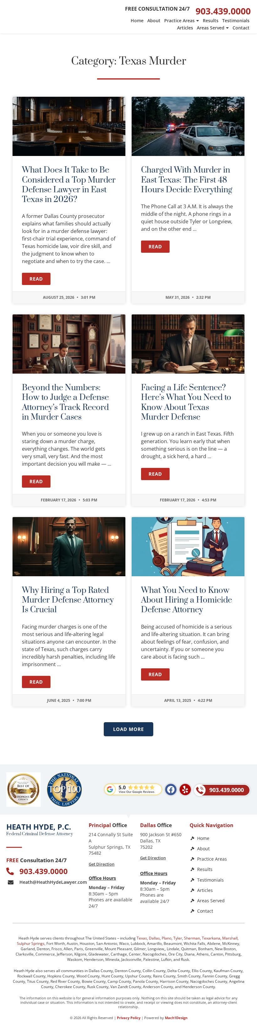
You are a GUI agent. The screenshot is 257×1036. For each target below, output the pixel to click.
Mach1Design (176, 1017)
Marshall (230, 938)
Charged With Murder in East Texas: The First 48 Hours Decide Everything (186, 180)
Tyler (177, 938)
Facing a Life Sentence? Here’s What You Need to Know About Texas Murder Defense (186, 402)
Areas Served (210, 28)
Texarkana (211, 938)
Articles (185, 28)
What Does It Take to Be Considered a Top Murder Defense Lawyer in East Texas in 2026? (69, 185)
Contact (241, 28)
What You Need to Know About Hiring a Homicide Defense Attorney (186, 600)
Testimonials (235, 20)
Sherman (192, 938)
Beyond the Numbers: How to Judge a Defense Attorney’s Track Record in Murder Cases (65, 402)
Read (36, 279)
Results (210, 20)
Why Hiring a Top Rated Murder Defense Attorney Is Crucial (68, 600)
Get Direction (101, 864)
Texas (142, 938)
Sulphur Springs (31, 943)
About (153, 20)
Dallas (154, 938)
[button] (128, 729)
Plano (166, 938)
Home (137, 20)
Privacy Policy (128, 1017)
